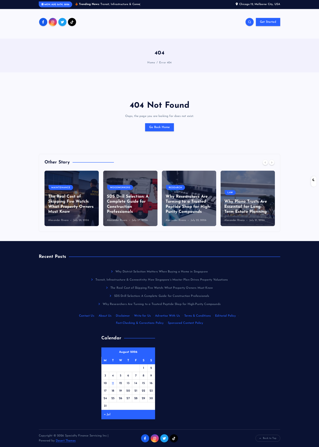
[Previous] (265, 162)
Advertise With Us (167, 315)
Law (230, 193)
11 (113, 383)
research (175, 188)
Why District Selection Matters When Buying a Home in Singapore (161, 271)
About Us (105, 315)
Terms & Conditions (197, 315)
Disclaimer (123, 315)
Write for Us (142, 315)
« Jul (107, 414)
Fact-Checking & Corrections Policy (139, 323)
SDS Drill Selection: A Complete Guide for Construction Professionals (161, 296)
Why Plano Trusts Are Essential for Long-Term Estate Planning (245, 206)
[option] (71, 198)
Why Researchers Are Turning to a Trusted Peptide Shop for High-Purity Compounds (162, 304)
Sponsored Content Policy (185, 323)
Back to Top (269, 438)
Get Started (268, 22)
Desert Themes (66, 440)
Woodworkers (120, 188)
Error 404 (165, 62)
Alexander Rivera (58, 220)
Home (151, 62)
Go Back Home (159, 127)
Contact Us (86, 315)
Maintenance (60, 188)
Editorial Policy (225, 315)
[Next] (272, 162)
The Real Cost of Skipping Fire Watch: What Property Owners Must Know (161, 287)
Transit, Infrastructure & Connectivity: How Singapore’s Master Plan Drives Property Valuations (161, 279)
